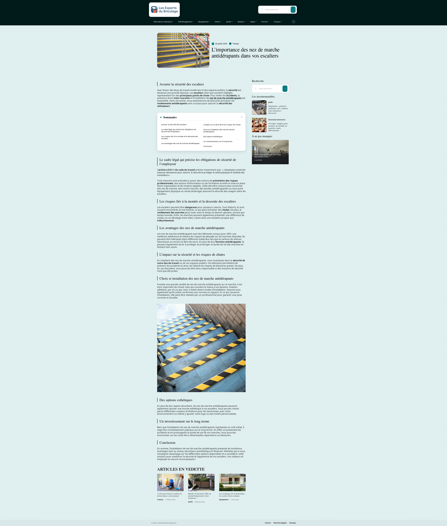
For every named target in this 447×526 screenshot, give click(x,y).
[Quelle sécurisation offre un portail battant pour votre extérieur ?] (201, 482)
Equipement (224, 500)
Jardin (190, 502)
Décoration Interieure (276, 120)
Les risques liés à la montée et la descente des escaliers (179, 137)
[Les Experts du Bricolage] (164, 10)
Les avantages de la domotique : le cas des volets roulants (232, 494)
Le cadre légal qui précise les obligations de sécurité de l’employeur (178, 130)
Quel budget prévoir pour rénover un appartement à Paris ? (267, 155)
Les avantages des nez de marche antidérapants (180, 143)
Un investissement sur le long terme (217, 141)
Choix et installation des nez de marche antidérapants (219, 130)
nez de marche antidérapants (225, 98)
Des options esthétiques (212, 136)
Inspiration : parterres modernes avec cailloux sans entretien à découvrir (278, 109)
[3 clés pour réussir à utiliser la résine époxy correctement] (170, 482)
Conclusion (207, 146)
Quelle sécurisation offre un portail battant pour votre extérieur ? (199, 495)
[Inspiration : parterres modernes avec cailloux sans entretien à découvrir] (259, 107)
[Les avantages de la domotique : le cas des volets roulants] (232, 482)
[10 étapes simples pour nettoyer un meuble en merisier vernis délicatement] (259, 125)
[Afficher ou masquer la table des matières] (210, 117)
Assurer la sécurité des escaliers (174, 124)
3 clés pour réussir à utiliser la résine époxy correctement (169, 494)
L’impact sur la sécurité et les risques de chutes (222, 124)
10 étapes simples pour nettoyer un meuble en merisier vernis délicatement (278, 127)
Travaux (235, 44)
